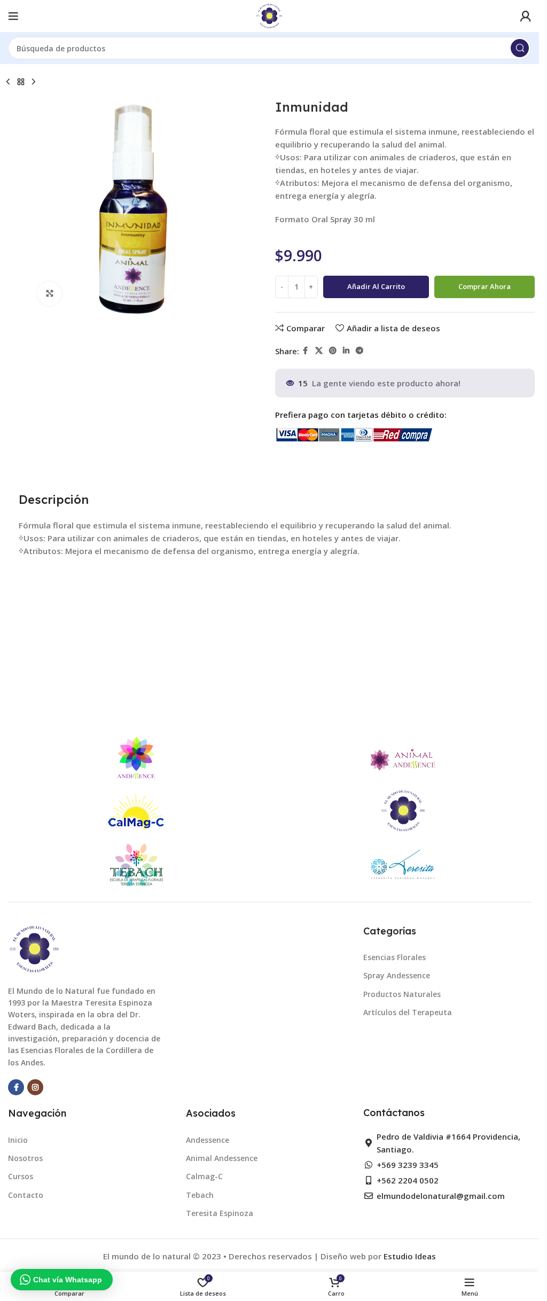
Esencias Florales (394, 957)
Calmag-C (204, 1176)
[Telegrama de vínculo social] (359, 351)
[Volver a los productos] (20, 82)
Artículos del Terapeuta (407, 1012)
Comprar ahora (484, 286)
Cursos (20, 1176)
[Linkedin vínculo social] (346, 351)
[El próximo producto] (33, 82)
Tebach (200, 1195)
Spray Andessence (396, 975)
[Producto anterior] (8, 82)
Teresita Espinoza (219, 1213)
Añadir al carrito (376, 286)
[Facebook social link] (305, 351)
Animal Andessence (221, 1158)
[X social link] (319, 351)
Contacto (25, 1195)
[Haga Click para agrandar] (49, 294)
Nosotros (25, 1158)
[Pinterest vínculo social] (333, 351)
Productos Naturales (402, 994)
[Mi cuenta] (525, 16)
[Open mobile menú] (13, 16)
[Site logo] (269, 15)
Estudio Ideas (410, 1256)
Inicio (18, 1140)
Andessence (207, 1140)
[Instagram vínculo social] (35, 1087)
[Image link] (34, 947)
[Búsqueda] (520, 48)
